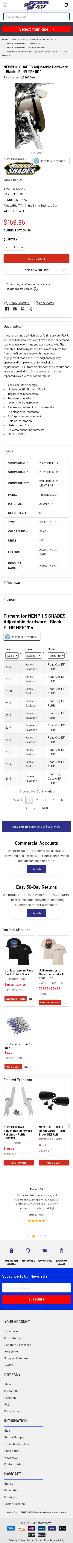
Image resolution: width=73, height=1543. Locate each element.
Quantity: (11, 239)
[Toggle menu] (5, 5)
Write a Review (13, 179)
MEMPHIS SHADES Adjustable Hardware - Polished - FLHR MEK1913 (19, 1132)
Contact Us (11, 1391)
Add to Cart (13, 1066)
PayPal (8, 1365)
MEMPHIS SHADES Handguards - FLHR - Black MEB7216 (53, 1130)
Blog (7, 1430)
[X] (30, 308)
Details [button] (36, 869)
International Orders (16, 1444)
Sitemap (9, 1497)
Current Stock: (17, 230)
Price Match (11, 1450)
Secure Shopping (14, 1437)
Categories (11, 1490)
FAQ (6, 1404)
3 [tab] (39, 1236)
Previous (5, 1126)
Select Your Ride (33, 29)
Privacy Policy (16, 1540)
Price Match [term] (46, 302)
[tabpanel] (36, 1206)
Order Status (12, 1338)
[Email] (14, 308)
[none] (36, 116)
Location (10, 1397)
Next (45, 807)
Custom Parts (13, 1464)
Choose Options (15, 998)
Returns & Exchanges (17, 1344)
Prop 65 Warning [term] (19, 302)
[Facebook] (7, 308)
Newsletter (11, 1457)
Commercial (11, 1411)
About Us (10, 1384)
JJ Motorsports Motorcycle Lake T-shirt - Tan (52, 974)
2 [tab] (33, 1236)
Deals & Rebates (14, 1503)
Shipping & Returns (16, 1358)
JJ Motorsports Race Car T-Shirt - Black (18, 972)
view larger (36, 152)
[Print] (22, 308)
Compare (30, 998)
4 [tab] (45, 1236)
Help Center (11, 1351)
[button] (36, 270)
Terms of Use (34, 1540)
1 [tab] (27, 1236)
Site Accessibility (54, 1540)
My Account (11, 1331)
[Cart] (67, 5)
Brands (8, 1483)
